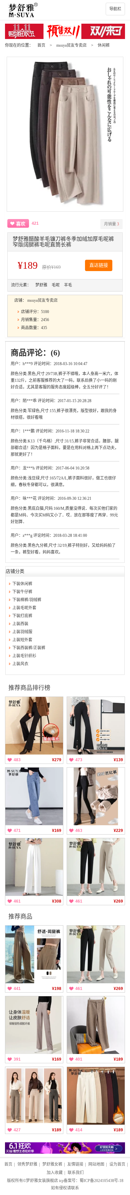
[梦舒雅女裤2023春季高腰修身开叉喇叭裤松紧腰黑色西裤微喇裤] (96, 726)
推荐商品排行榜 (29, 688)
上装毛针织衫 (24, 656)
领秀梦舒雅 (27, 1164)
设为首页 (117, 1164)
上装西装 (20, 624)
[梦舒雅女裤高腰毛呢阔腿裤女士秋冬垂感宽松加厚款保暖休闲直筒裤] (34, 1025)
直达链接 (98, 265)
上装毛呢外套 (24, 608)
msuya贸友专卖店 (71, 45)
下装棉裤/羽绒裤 (26, 600)
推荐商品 (20, 916)
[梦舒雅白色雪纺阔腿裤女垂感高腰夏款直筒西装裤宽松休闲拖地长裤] (34, 867)
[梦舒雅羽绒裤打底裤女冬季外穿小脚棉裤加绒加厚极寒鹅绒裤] (96, 796)
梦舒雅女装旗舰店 (42, 1180)
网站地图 (96, 1164)
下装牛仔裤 (22, 591)
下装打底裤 (22, 616)
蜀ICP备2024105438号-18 (101, 1180)
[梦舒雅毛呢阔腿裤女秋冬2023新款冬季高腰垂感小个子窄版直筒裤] (34, 954)
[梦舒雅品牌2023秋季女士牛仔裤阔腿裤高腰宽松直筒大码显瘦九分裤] (34, 796)
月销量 (111, 224)
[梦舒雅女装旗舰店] (65, 10)
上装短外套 (22, 640)
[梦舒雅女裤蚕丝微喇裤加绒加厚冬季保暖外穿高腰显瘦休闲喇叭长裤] (34, 726)
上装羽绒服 (22, 632)
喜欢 (20, 223)
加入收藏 (55, 1172)
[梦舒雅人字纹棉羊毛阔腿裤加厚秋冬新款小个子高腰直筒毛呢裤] (96, 1025)
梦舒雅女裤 (52, 1164)
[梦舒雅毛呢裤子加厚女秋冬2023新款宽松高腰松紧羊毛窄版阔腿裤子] (34, 1096)
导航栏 (115, 9)
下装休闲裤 (22, 583)
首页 (41, 45)
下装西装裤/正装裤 (28, 648)
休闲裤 (104, 45)
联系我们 (76, 1172)
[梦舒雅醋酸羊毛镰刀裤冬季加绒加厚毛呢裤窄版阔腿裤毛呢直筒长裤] (96, 1096)
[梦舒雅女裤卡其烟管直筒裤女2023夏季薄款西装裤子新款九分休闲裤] (96, 867)
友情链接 (75, 1164)
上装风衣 (20, 664)
